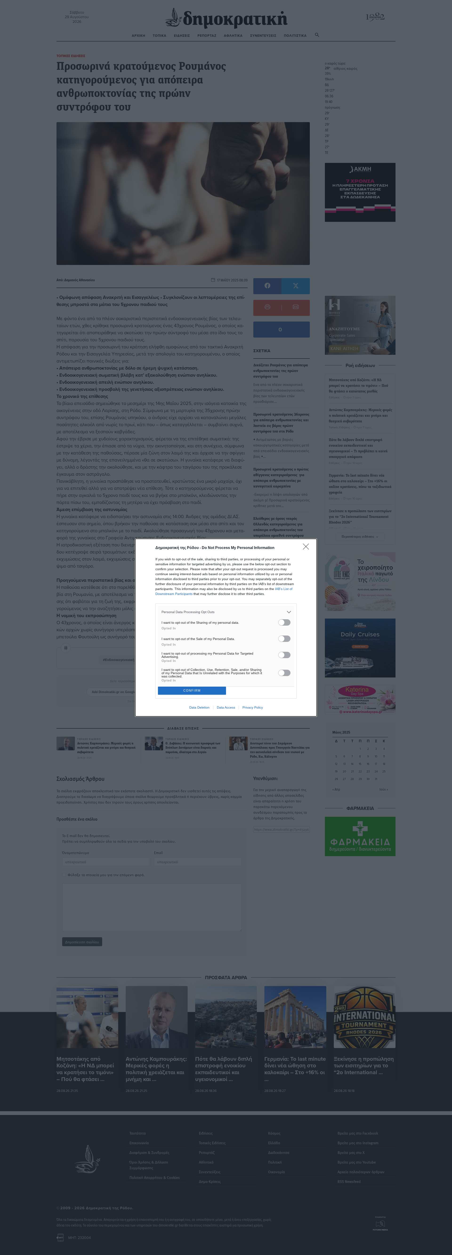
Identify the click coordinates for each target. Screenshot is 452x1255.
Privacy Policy (252, 707)
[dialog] (226, 627)
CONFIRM (192, 690)
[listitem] (226, 612)
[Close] (307, 548)
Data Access (226, 707)
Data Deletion (199, 707)
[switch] (284, 622)
